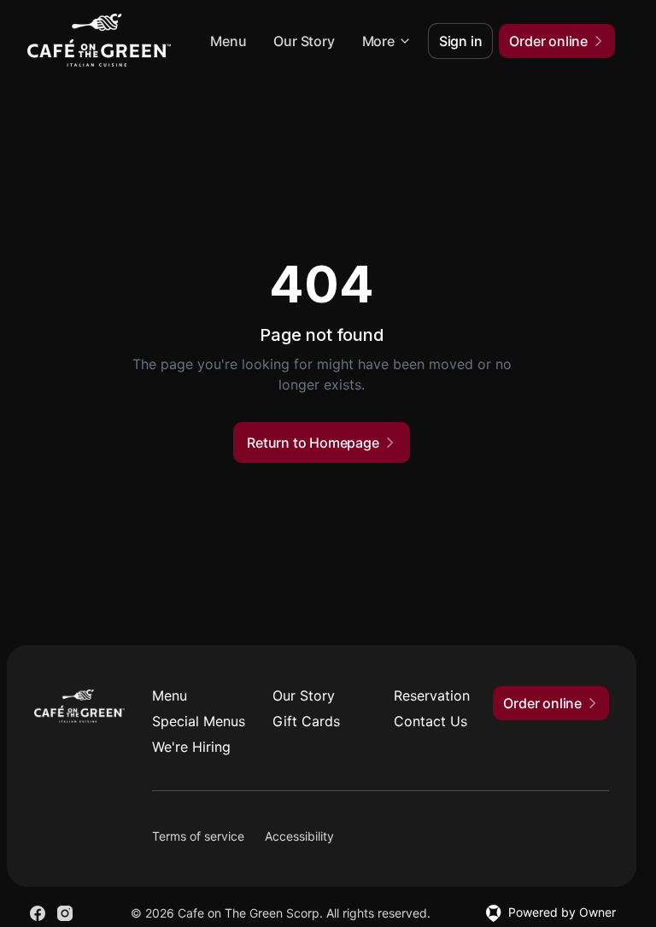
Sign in (461, 41)
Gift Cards (306, 721)
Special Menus (198, 721)
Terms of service (198, 836)
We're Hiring (191, 746)
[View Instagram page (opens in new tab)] (65, 913)
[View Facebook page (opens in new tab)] (37, 913)
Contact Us (430, 721)
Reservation (432, 695)
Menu (228, 41)
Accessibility (299, 836)
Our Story (303, 41)
